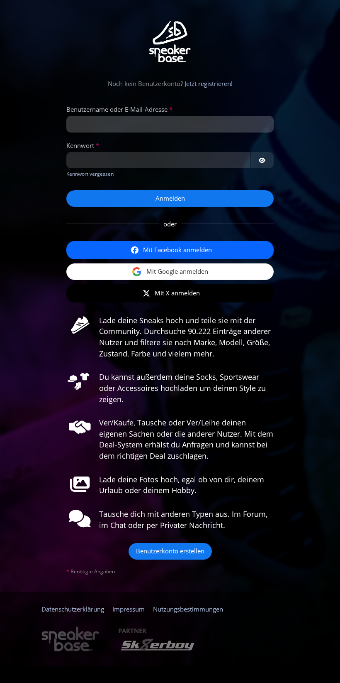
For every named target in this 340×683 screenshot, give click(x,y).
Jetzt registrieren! (209, 83)
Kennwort (80, 145)
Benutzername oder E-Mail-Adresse (117, 109)
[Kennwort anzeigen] (262, 160)
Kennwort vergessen (90, 173)
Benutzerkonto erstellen (170, 551)
